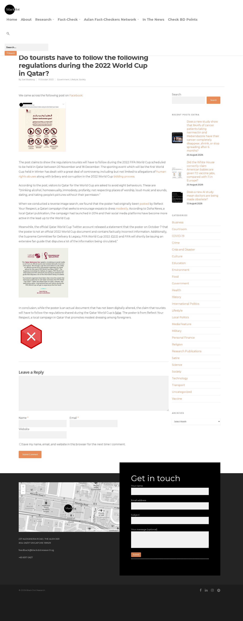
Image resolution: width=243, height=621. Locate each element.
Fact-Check (68, 19)
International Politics (185, 303)
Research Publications (186, 351)
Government (63, 79)
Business (177, 222)
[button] (26, 36)
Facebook (75, 95)
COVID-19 (178, 236)
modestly (122, 208)
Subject (135, 515)
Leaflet (90, 530)
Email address (138, 500)
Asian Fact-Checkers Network (110, 19)
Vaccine (177, 398)
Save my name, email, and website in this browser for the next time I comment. (73, 444)
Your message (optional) (144, 529)
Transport (178, 385)
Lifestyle (74, 79)
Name (23, 417)
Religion (177, 344)
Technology (180, 378)
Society (82, 79)
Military (177, 330)
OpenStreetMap (102, 530)
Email (74, 417)
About (26, 19)
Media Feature (181, 324)
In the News (153, 19)
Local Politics (180, 317)
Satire (176, 358)
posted (144, 203)
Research (43, 19)
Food (175, 276)
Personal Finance (183, 337)
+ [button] (23, 487)
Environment (180, 269)
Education (179, 263)
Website (24, 429)
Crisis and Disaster (183, 249)
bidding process (124, 176)
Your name (137, 485)
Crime (176, 242)
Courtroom (179, 229)
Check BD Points (183, 19)
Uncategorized (182, 391)
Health (176, 290)
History (176, 297)
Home (11, 19)
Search (176, 94)
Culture (177, 256)
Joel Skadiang (28, 79)
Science (177, 364)
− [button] (23, 492)
